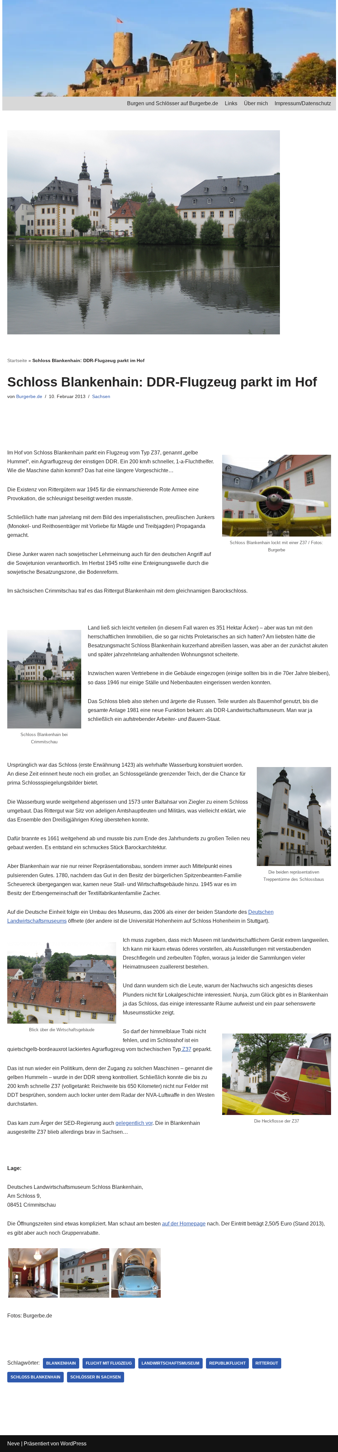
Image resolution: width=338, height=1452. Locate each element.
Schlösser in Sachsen (95, 1377)
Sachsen (101, 396)
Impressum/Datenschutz (303, 103)
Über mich (256, 103)
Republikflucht (227, 1363)
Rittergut (266, 1363)
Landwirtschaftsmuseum (170, 1363)
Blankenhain (61, 1363)
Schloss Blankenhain (35, 1377)
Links (231, 103)
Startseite (17, 360)
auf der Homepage (184, 1223)
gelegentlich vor (134, 1123)
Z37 (186, 1049)
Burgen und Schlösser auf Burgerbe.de (172, 103)
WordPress (73, 1443)
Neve (13, 1443)
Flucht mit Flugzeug (109, 1363)
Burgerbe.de (29, 396)
